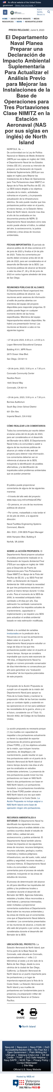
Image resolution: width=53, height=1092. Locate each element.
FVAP (20, 1057)
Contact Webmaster (27, 1062)
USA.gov (10, 1055)
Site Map (28, 1065)
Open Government (16, 1052)
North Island (28, 1026)
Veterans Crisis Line (28, 1055)
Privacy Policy (40, 1060)
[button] (25, 5)
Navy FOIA (36, 1047)
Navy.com (22, 1047)
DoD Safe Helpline (35, 1057)
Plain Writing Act (38, 1052)
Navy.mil (9, 1047)
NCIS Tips (25, 1060)
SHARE (20, 1017)
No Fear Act (40, 1049)
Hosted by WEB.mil (25, 1076)
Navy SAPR (10, 1060)
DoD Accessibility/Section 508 (27, 1048)
